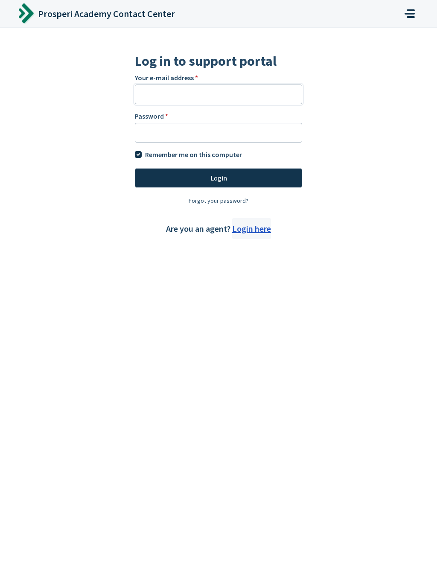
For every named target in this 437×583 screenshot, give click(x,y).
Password (151, 116)
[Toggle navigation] (409, 13)
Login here (251, 228)
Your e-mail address (166, 77)
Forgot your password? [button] (218, 200)
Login (218, 178)
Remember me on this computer (193, 154)
